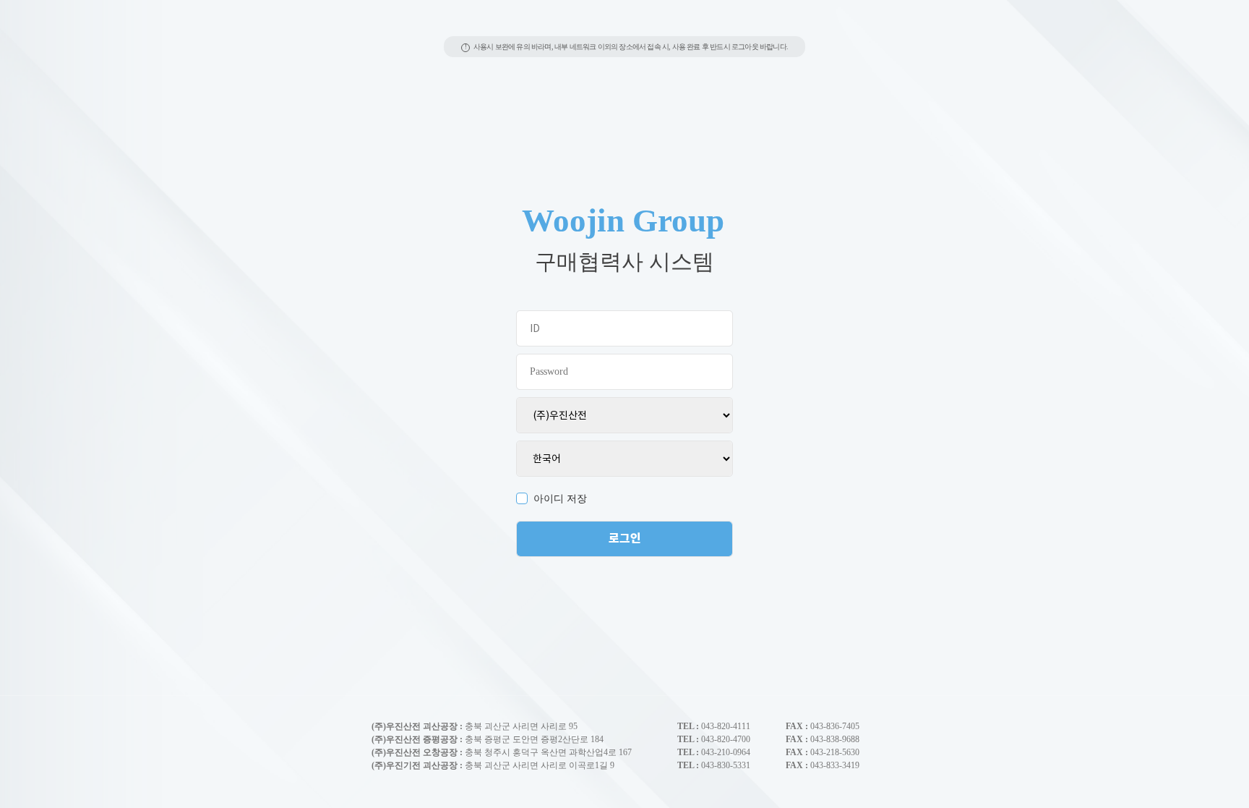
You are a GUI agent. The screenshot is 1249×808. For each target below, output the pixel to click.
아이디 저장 (560, 498)
